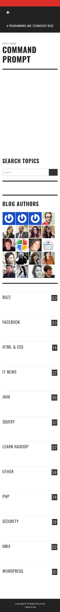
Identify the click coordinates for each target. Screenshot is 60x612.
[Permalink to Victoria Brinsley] (9, 257)
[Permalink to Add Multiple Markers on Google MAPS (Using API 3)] (36, 355)
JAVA (6, 396)
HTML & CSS (12, 347)
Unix (6, 546)
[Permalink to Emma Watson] (22, 271)
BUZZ (6, 297)
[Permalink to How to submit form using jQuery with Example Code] (50, 429)
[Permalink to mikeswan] (9, 244)
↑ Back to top (30, 607)
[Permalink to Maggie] (35, 257)
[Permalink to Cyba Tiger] (9, 218)
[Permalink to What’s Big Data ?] (36, 454)
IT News (9, 372)
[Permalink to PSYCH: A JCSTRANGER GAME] (36, 305)
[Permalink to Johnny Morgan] (22, 244)
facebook (11, 322)
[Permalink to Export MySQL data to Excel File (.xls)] (50, 508)
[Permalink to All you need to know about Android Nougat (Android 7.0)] (50, 380)
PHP (5, 496)
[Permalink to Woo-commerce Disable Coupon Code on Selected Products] (15, 582)
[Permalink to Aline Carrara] (22, 257)
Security (10, 521)
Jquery (8, 421)
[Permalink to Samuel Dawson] (9, 271)
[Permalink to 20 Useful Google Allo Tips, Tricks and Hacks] (36, 380)
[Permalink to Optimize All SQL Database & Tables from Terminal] (50, 479)
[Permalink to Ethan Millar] (48, 218)
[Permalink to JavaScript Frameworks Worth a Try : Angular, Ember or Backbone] (15, 308)
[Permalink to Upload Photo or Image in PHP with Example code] (50, 355)
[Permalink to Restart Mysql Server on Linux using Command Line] (36, 554)
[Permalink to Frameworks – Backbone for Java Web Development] (50, 405)
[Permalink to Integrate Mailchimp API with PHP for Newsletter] (15, 358)
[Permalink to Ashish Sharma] (22, 231)
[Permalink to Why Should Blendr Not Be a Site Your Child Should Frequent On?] (15, 383)
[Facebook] (36, 3)
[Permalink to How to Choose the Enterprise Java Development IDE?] (36, 405)
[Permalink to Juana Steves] (48, 257)
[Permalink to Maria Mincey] (35, 231)
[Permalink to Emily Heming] (48, 231)
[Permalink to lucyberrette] (48, 244)
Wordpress (12, 571)
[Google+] (42, 3)
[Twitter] (48, 3)
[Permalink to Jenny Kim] (9, 231)
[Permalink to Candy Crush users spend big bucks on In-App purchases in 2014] (50, 330)
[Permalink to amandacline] (35, 271)
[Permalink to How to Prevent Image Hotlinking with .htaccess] (36, 529)
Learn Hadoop (15, 446)
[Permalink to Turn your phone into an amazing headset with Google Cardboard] (50, 305)
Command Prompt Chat (19, 134)
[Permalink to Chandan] (22, 218)
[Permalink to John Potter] (35, 218)
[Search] (6, 3)
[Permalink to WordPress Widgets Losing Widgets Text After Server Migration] (15, 507)
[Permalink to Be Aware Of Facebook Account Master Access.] (36, 330)
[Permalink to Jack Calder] (48, 271)
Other (8, 471)
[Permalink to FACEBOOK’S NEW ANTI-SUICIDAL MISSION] (15, 333)
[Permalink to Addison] (35, 244)
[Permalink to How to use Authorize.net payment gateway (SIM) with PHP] (36, 504)
